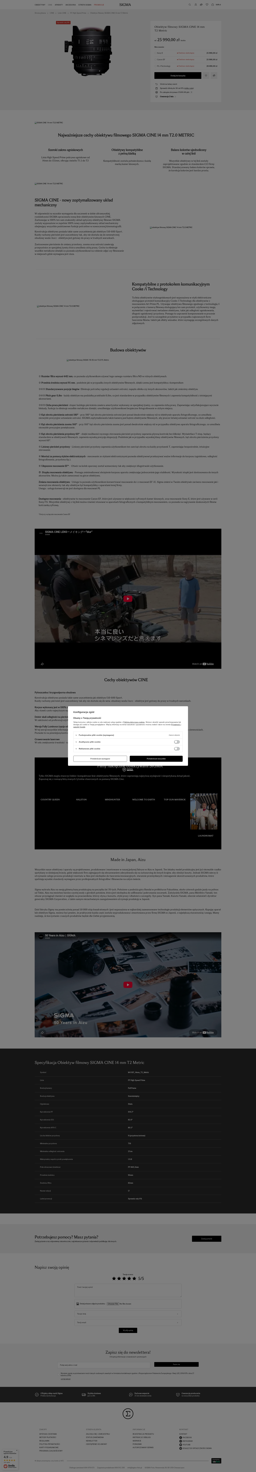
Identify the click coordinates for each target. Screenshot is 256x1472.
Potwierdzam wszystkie (156, 758)
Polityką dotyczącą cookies (134, 722)
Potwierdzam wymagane (100, 758)
